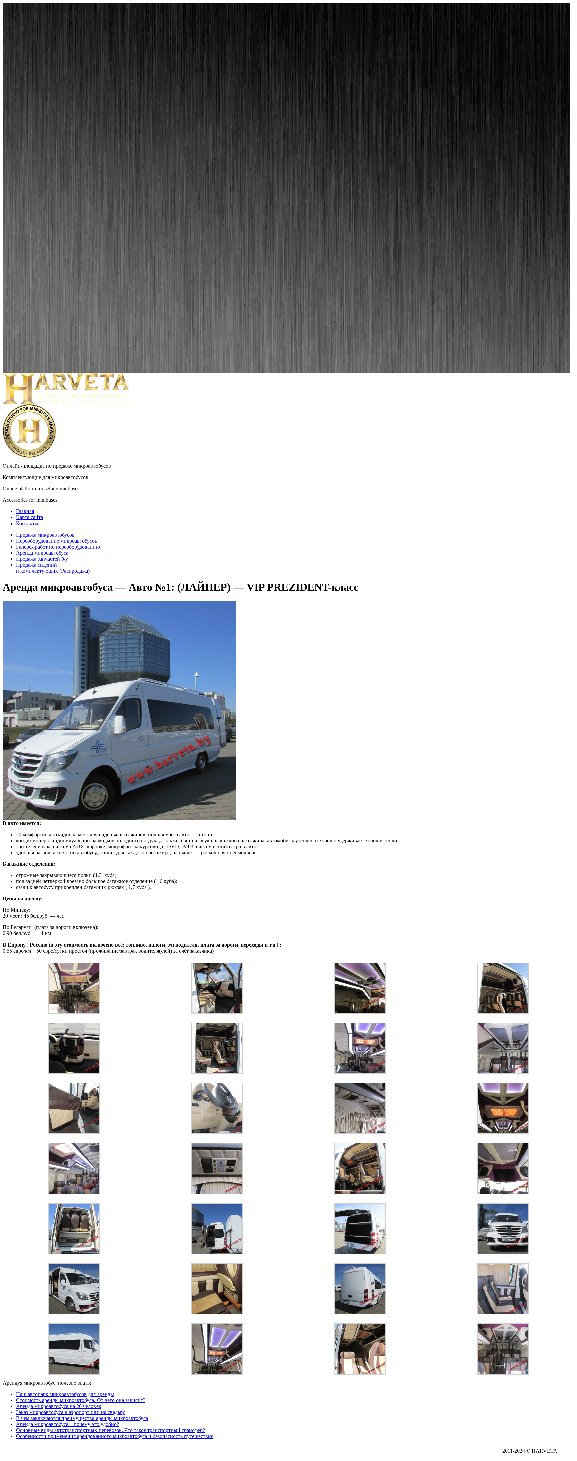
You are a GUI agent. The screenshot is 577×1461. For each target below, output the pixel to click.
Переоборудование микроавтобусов (57, 541)
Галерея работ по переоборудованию (58, 547)
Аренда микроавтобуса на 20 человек (58, 1406)
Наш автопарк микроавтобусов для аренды (65, 1394)
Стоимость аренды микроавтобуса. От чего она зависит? (80, 1400)
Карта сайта (29, 517)
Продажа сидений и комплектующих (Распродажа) (53, 568)
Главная (25, 511)
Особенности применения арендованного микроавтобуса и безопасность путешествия (114, 1436)
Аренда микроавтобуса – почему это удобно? (67, 1424)
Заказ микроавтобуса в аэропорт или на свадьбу (70, 1412)
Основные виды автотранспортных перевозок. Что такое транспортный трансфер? (110, 1430)
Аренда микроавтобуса (42, 553)
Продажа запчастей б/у (42, 559)
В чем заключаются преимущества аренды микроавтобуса (82, 1418)
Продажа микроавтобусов (45, 535)
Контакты (27, 523)
